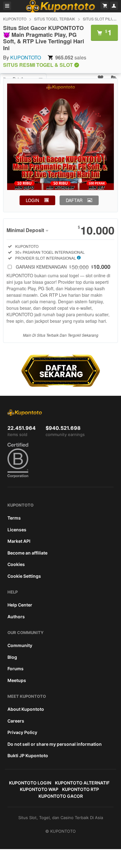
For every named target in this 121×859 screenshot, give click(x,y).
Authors (16, 616)
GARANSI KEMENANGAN (63, 267)
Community (19, 645)
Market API (18, 541)
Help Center (19, 604)
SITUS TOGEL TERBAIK (54, 18)
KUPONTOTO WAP (39, 789)
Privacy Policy (22, 732)
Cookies (16, 564)
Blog (12, 657)
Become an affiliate (27, 552)
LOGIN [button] (32, 200)
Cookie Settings (24, 576)
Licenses (16, 529)
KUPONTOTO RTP (80, 789)
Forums (15, 668)
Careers (15, 720)
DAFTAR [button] (74, 200)
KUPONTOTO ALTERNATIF (82, 782)
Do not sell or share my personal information (54, 744)
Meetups (16, 680)
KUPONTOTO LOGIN (30, 782)
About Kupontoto (25, 709)
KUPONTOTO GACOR (60, 796)
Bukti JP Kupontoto (27, 755)
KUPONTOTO (14, 18)
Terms (14, 517)
